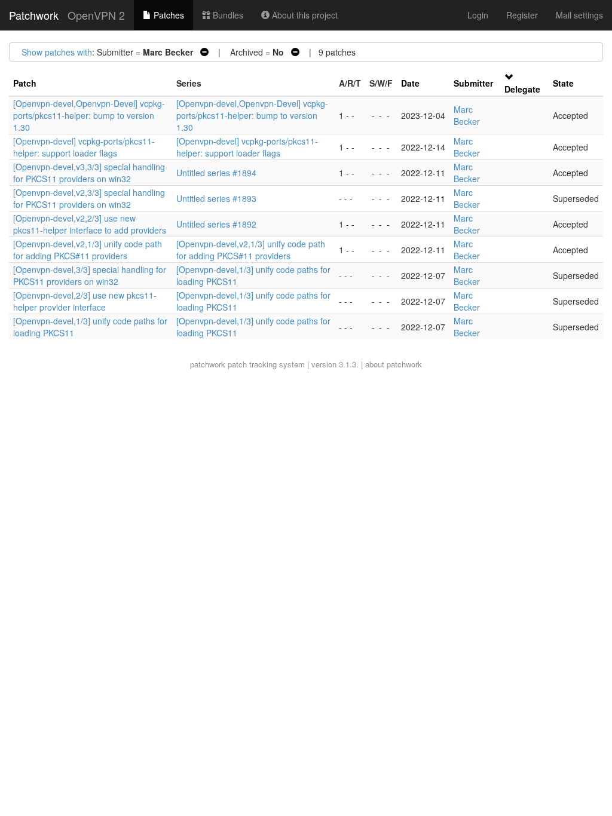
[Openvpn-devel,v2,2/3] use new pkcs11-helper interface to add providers (89, 224)
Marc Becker (467, 115)
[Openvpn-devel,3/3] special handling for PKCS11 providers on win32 (89, 275)
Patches (167, 15)
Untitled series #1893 (216, 198)
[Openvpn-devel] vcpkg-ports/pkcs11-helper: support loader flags (84, 147)
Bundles (226, 15)
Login (477, 15)
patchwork (207, 364)
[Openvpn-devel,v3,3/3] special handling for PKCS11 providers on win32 (89, 173)
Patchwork (34, 15)
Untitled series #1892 (216, 224)
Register (522, 15)
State (563, 83)
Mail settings (579, 15)
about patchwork (393, 364)
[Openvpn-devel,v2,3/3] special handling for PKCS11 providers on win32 (89, 198)
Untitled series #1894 (216, 173)
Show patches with (57, 52)
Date (410, 83)
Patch (24, 83)
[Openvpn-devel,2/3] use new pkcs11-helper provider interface (85, 301)
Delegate (522, 89)
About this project (304, 15)
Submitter (473, 83)
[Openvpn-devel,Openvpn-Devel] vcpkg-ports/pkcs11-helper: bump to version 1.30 (89, 115)
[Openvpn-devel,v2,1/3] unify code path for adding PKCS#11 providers (87, 250)
